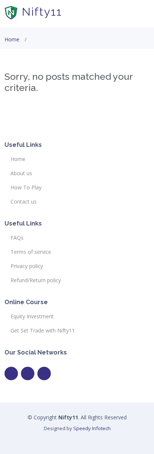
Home (11, 39)
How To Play (25, 187)
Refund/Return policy (35, 280)
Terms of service (30, 252)
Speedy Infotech (92, 428)
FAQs (17, 237)
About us (21, 173)
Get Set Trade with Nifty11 (42, 330)
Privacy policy (26, 266)
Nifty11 (40, 11)
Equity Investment (32, 316)
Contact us (23, 201)
